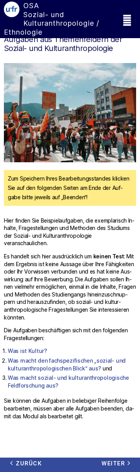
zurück (29, 463)
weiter (113, 463)
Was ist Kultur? (27, 350)
